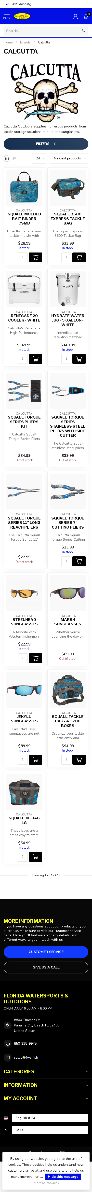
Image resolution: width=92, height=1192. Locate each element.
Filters (43, 143)
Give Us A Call (46, 967)
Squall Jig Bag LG (24, 820)
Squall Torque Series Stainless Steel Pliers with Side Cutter (67, 426)
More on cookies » (47, 1183)
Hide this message (63, 1176)
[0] (85, 16)
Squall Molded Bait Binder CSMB (24, 218)
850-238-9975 (25, 1043)
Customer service (46, 952)
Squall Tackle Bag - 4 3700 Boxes (68, 721)
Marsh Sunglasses (67, 621)
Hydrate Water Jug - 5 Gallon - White (67, 320)
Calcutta (44, 42)
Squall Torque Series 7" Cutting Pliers (67, 523)
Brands (25, 42)
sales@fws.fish (26, 1057)
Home (8, 42)
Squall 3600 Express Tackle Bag (68, 218)
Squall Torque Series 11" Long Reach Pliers (24, 523)
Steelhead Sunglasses (24, 621)
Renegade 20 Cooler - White (24, 318)
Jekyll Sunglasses (24, 719)
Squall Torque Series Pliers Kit (24, 422)
